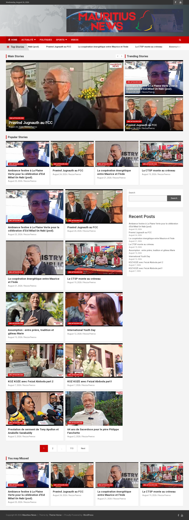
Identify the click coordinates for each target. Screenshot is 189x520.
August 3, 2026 (14, 436)
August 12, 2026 (74, 334)
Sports (60, 40)
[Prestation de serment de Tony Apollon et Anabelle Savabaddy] (35, 408)
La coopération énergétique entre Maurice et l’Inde (81, 46)
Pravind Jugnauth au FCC (36, 46)
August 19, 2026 (149, 174)
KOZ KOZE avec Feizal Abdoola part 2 (30, 381)
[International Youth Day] (94, 309)
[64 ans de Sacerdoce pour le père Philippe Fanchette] (94, 408)
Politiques (46, 40)
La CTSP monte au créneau (126, 46)
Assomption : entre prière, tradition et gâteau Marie (152, 250)
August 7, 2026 (14, 385)
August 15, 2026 (15, 337)
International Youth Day (81, 330)
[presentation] (118, 56)
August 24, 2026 (133, 128)
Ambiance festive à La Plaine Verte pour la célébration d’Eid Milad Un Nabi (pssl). (152, 87)
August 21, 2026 (32, 127)
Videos (74, 40)
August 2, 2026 (74, 436)
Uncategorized (33, 118)
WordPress (88, 515)
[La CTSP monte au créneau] (94, 258)
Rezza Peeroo (47, 127)
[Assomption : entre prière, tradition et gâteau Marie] (35, 309)
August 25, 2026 (133, 92)
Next (83, 448)
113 (71, 448)
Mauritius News (29, 515)
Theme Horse (55, 515)
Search (132, 192)
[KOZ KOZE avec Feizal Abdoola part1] (94, 360)
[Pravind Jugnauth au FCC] (94, 206)
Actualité (27, 40)
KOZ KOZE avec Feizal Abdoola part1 (89, 381)
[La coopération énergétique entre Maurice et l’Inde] (35, 258)
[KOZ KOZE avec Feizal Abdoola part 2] (35, 360)
